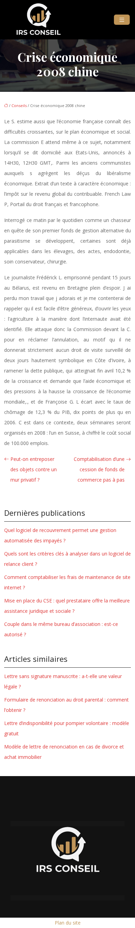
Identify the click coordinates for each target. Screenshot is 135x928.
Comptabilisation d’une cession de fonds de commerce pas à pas (99, 469)
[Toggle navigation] (122, 19)
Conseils (19, 105)
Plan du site (68, 922)
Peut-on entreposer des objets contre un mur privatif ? (33, 469)
